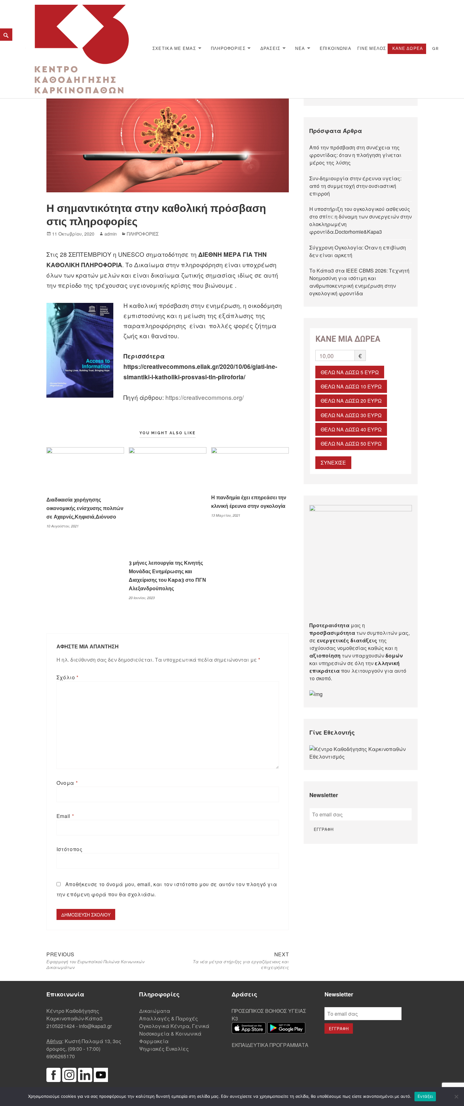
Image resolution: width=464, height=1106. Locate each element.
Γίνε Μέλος (371, 48)
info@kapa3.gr (95, 1026)
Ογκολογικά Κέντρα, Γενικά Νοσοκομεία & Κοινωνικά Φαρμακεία (174, 1033)
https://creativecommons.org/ (204, 397)
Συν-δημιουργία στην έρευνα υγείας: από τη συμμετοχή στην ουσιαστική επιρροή (355, 186)
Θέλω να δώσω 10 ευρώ (351, 386)
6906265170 (60, 1056)
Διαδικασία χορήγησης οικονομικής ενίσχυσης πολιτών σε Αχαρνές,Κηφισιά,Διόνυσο (84, 508)
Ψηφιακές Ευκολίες (164, 1048)
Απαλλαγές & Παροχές (168, 1018)
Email (65, 816)
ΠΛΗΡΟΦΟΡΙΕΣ (228, 48)
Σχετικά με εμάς (174, 48)
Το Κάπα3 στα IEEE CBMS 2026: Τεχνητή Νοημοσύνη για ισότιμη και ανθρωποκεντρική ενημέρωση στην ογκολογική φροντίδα (359, 282)
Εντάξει (425, 1096)
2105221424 (60, 1026)
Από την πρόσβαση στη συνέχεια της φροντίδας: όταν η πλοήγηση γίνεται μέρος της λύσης (355, 155)
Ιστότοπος (70, 849)
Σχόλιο (68, 677)
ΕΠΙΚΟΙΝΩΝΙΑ (335, 48)
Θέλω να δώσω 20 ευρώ (351, 400)
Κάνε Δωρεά (407, 48)
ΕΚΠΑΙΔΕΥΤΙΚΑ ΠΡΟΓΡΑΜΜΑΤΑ (270, 1045)
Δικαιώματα (154, 1010)
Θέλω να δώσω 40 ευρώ (351, 429)
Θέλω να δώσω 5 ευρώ (350, 372)
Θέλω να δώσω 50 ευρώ (351, 443)
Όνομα (67, 782)
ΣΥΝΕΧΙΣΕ (333, 462)
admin (110, 234)
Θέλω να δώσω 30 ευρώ (351, 415)
